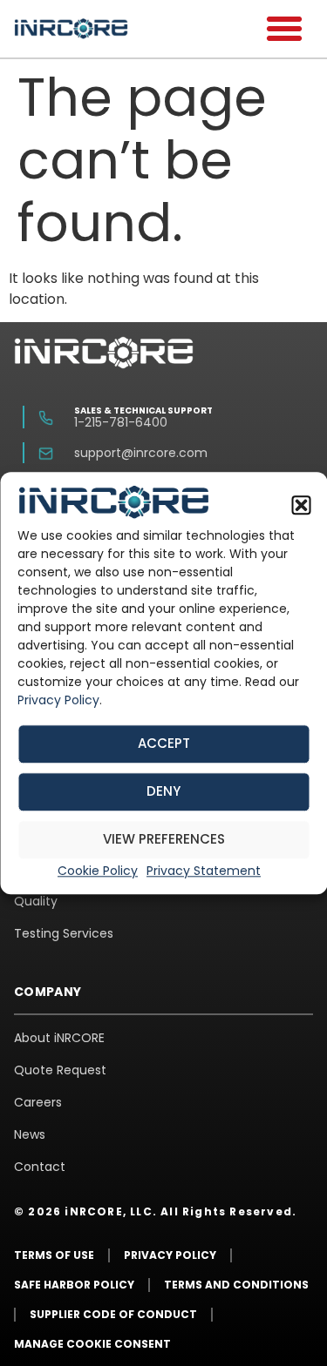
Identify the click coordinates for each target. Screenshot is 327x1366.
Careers (38, 1102)
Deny (163, 792)
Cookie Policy (98, 870)
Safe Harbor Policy (74, 1284)
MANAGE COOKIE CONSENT (92, 1343)
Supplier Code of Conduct (113, 1314)
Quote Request (60, 1070)
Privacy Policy (58, 701)
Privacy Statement (203, 870)
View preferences (164, 840)
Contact (39, 1166)
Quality (36, 901)
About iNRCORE (59, 1037)
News (29, 1134)
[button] (301, 505)
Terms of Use (54, 1255)
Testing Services (63, 933)
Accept (164, 744)
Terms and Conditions (236, 1284)
